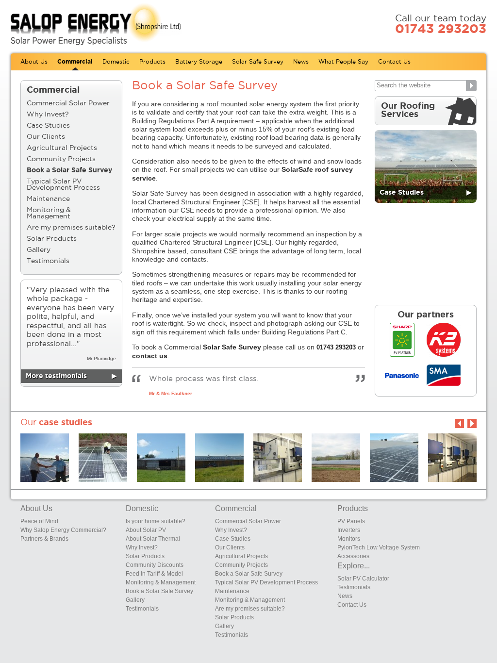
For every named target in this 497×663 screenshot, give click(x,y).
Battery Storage (198, 62)
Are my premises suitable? (71, 228)
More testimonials (71, 376)
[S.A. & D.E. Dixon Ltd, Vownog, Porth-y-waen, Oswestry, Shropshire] (336, 457)
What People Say (343, 62)
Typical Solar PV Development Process (63, 185)
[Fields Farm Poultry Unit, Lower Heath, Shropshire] (277, 457)
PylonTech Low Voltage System (378, 547)
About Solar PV (146, 530)
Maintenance (48, 199)
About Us (34, 62)
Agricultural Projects (62, 148)
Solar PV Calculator (363, 578)
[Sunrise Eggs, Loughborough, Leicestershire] (44, 457)
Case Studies (48, 126)
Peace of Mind (39, 521)
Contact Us (394, 62)
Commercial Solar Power (68, 103)
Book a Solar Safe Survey (69, 170)
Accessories (353, 556)
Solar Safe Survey (257, 62)
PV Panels (351, 521)
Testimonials (48, 261)
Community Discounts (154, 565)
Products (152, 62)
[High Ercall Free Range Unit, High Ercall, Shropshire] (394, 457)
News (301, 62)
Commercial (75, 62)
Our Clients (46, 137)
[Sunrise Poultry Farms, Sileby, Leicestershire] (219, 457)
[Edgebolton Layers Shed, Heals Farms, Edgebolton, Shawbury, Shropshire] (103, 457)
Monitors (348, 538)
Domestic (116, 62)
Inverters (348, 530)
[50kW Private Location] (452, 457)
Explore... (353, 566)
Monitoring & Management (49, 213)
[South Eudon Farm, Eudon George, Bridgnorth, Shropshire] (161, 457)
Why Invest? (48, 114)
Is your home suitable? (155, 521)
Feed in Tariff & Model (154, 573)
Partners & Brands (44, 538)
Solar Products (52, 239)
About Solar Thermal (153, 538)
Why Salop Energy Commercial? (63, 530)
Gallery (38, 250)
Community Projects (61, 159)
